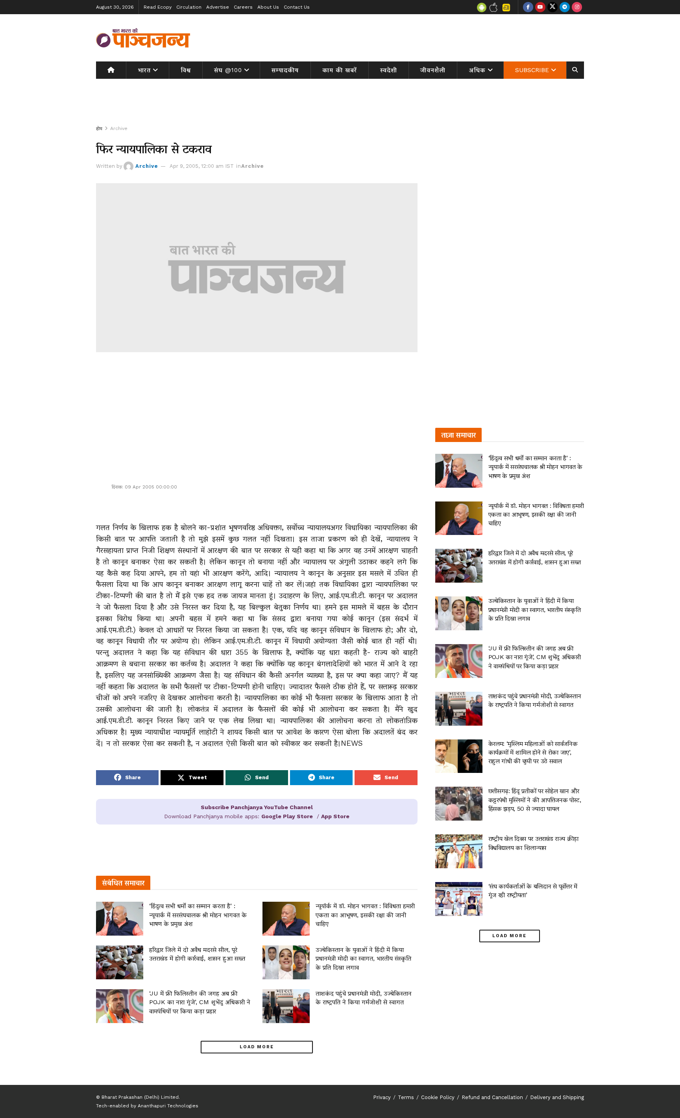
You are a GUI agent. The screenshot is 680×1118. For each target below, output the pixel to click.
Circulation (188, 7)
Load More (257, 1046)
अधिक (477, 70)
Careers (243, 7)
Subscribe (532, 70)
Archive (119, 128)
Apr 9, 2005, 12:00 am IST (202, 166)
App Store (335, 816)
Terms (406, 1097)
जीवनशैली (432, 70)
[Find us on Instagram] (577, 7)
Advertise (217, 7)
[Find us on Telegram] (565, 7)
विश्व (186, 70)
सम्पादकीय (285, 70)
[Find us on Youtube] (540, 7)
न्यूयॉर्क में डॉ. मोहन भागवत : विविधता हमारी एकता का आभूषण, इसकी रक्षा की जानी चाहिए (365, 914)
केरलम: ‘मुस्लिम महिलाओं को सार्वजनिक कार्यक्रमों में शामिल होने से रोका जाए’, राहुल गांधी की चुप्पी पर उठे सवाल (533, 752)
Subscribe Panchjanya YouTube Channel (257, 807)
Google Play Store (287, 816)
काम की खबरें (339, 70)
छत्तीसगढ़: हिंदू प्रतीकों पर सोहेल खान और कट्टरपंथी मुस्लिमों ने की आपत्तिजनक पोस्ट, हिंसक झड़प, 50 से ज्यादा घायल (534, 799)
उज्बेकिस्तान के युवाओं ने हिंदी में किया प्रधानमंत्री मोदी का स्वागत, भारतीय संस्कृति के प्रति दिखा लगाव (363, 958)
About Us (268, 7)
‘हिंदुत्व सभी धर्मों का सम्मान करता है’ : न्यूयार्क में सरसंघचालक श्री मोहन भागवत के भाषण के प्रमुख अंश (198, 914)
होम (99, 128)
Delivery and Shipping (557, 1097)
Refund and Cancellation (492, 1097)
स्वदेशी (388, 70)
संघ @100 (228, 70)
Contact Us (297, 7)
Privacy (382, 1097)
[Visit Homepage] (143, 38)
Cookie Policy (438, 1097)
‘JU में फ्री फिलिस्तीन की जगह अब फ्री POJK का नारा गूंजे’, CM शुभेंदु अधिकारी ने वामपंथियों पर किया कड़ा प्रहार (199, 1002)
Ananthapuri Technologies (168, 1106)
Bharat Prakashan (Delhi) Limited (140, 1097)
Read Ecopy (158, 7)
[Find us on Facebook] (528, 7)
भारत (144, 70)
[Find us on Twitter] (552, 7)
